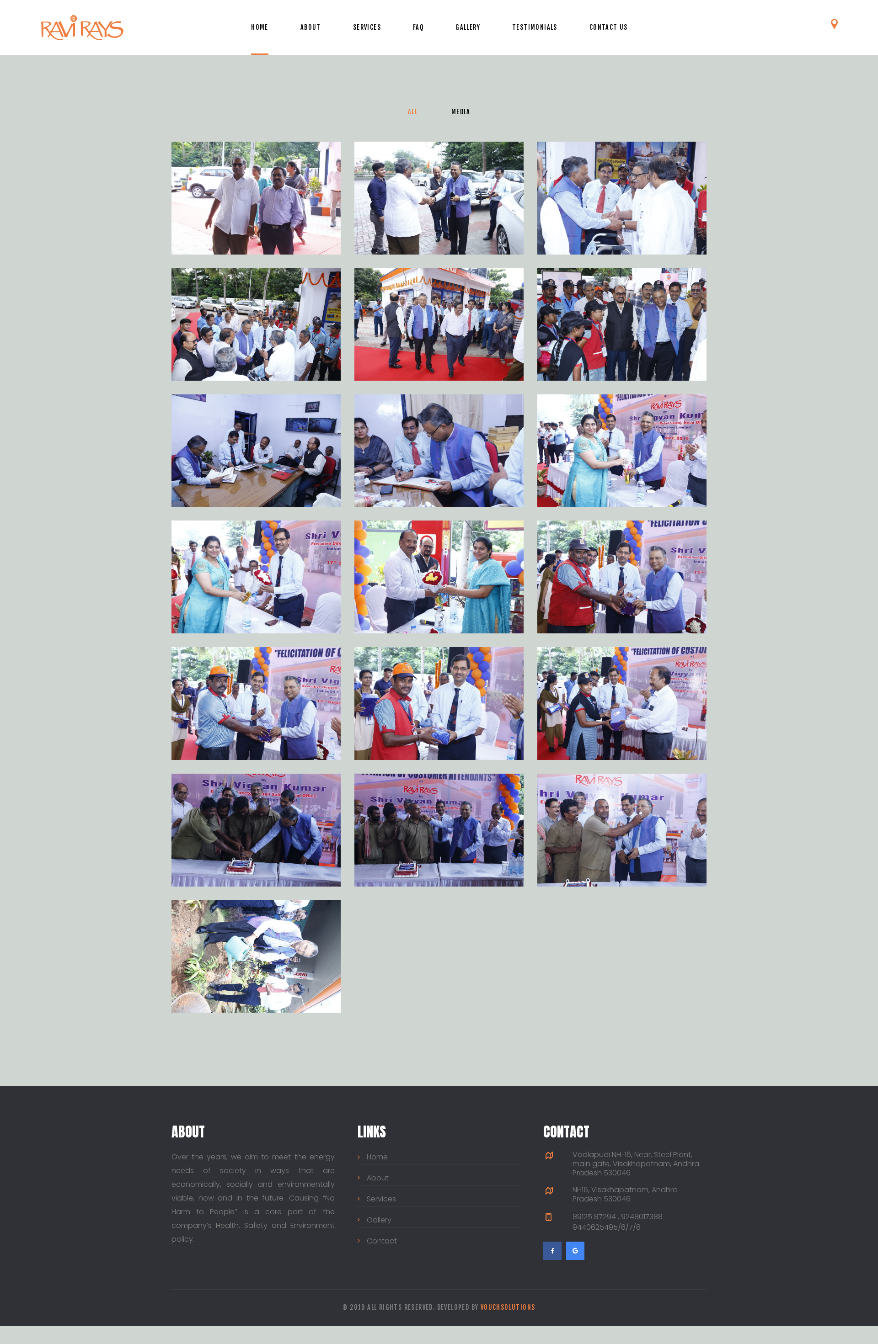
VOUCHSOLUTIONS (508, 1307)
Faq (418, 27)
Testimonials (534, 27)
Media (460, 112)
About (310, 27)
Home (259, 27)
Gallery (467, 27)
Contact (382, 1241)
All (413, 112)
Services (367, 27)
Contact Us (608, 27)
